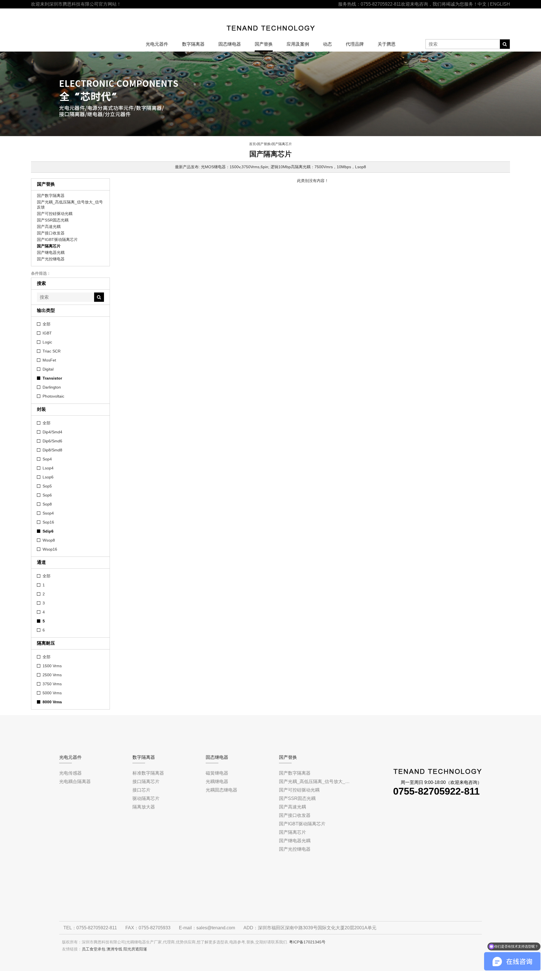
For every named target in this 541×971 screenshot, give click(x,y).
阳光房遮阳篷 (135, 949)
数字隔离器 (193, 44)
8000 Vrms (52, 702)
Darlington (52, 387)
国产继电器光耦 (51, 252)
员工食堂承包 (93, 949)
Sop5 (47, 486)
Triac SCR (52, 351)
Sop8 (47, 504)
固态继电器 (229, 44)
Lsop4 (48, 468)
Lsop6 (48, 477)
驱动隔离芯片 (145, 798)
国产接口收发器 (51, 233)
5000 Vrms (52, 693)
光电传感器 (70, 773)
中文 (482, 4)
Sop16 (48, 522)
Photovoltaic (53, 396)
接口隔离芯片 (145, 781)
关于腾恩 (387, 44)
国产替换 (264, 44)
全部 (46, 324)
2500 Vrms (52, 675)
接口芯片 (141, 790)
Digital (48, 369)
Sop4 (47, 459)
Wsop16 (50, 549)
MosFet (49, 360)
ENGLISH (500, 4)
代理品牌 (355, 44)
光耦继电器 (217, 781)
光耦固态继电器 (221, 790)
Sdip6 (48, 531)
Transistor (52, 378)
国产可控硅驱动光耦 (54, 213)
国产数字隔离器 (51, 195)
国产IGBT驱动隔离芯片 (57, 239)
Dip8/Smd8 (52, 450)
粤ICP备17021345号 (307, 942)
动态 (327, 44)
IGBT (47, 333)
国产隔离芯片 (49, 246)
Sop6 (47, 495)
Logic (47, 342)
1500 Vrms (52, 666)
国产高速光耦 (49, 226)
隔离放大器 (143, 806)
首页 (252, 144)
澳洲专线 (114, 949)
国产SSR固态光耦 (52, 220)
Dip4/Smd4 (52, 432)
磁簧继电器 (217, 773)
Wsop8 (49, 540)
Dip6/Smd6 (52, 441)
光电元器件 (157, 44)
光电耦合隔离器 (75, 781)
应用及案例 (298, 44)
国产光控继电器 (51, 259)
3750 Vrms (52, 684)
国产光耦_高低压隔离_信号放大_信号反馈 (70, 204)
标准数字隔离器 (148, 773)
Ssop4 (48, 513)
